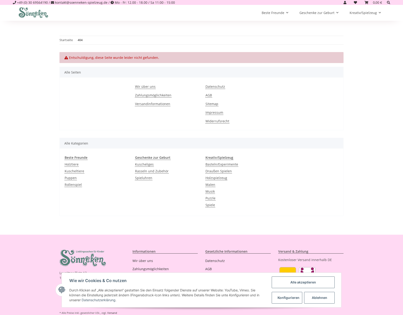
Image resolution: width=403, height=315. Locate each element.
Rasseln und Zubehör (152, 171)
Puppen (71, 178)
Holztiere (72, 164)
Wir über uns (145, 86)
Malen (210, 184)
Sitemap (211, 104)
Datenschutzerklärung (98, 300)
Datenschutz (215, 86)
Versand (112, 313)
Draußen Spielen (218, 171)
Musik (210, 191)
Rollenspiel (73, 184)
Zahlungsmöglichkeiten (153, 95)
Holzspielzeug (216, 178)
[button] (345, 2)
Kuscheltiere (74, 171)
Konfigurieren (288, 298)
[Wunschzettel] (355, 2)
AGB (208, 95)
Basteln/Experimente (221, 164)
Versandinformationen (152, 104)
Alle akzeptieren (303, 282)
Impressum (214, 112)
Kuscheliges (144, 164)
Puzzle (210, 198)
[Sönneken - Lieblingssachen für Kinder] (33, 13)
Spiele (210, 205)
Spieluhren (143, 178)
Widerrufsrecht (217, 121)
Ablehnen (319, 298)
